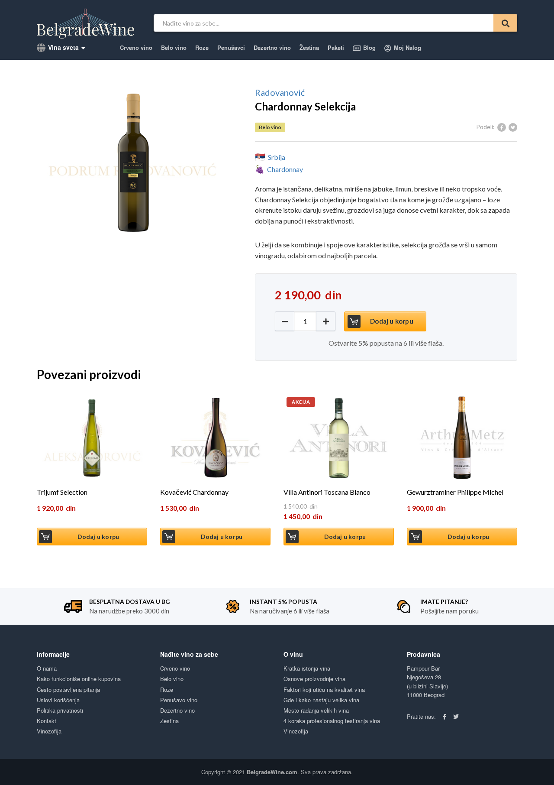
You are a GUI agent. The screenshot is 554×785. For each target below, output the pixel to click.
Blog (368, 47)
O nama (47, 668)
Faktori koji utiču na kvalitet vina (324, 689)
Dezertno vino (272, 47)
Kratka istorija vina (306, 668)
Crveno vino (136, 47)
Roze (202, 47)
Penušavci (231, 47)
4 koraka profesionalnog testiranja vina (331, 721)
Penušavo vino (178, 700)
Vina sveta (62, 47)
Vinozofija (49, 731)
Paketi (336, 47)
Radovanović (280, 92)
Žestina (309, 47)
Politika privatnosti (60, 710)
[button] (325, 321)
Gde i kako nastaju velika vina (321, 700)
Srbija (276, 157)
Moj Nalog (406, 47)
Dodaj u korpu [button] (98, 536)
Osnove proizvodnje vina (314, 679)
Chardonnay (285, 169)
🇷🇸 (260, 157)
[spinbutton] (305, 321)
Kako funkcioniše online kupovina (79, 679)
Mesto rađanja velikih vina (316, 710)
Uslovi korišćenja (58, 700)
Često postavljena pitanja (68, 689)
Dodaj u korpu (391, 321)
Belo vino (174, 47)
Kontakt (46, 721)
